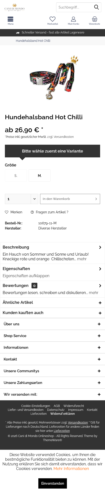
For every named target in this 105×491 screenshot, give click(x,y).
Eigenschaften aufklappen (26, 275)
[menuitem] (94, 20)
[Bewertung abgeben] (52, 123)
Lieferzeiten (39, 413)
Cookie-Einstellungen (35, 406)
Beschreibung (16, 247)
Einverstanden (52, 483)
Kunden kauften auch (23, 312)
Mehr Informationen (71, 468)
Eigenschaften (16, 268)
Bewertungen (16, 285)
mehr (81, 259)
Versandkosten (78, 422)
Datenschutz (55, 410)
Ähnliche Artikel (18, 302)
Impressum (75, 410)
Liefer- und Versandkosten (25, 410)
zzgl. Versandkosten (60, 137)
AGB (57, 406)
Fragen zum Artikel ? (51, 212)
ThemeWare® (52, 440)
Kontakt (92, 410)
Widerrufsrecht (73, 406)
